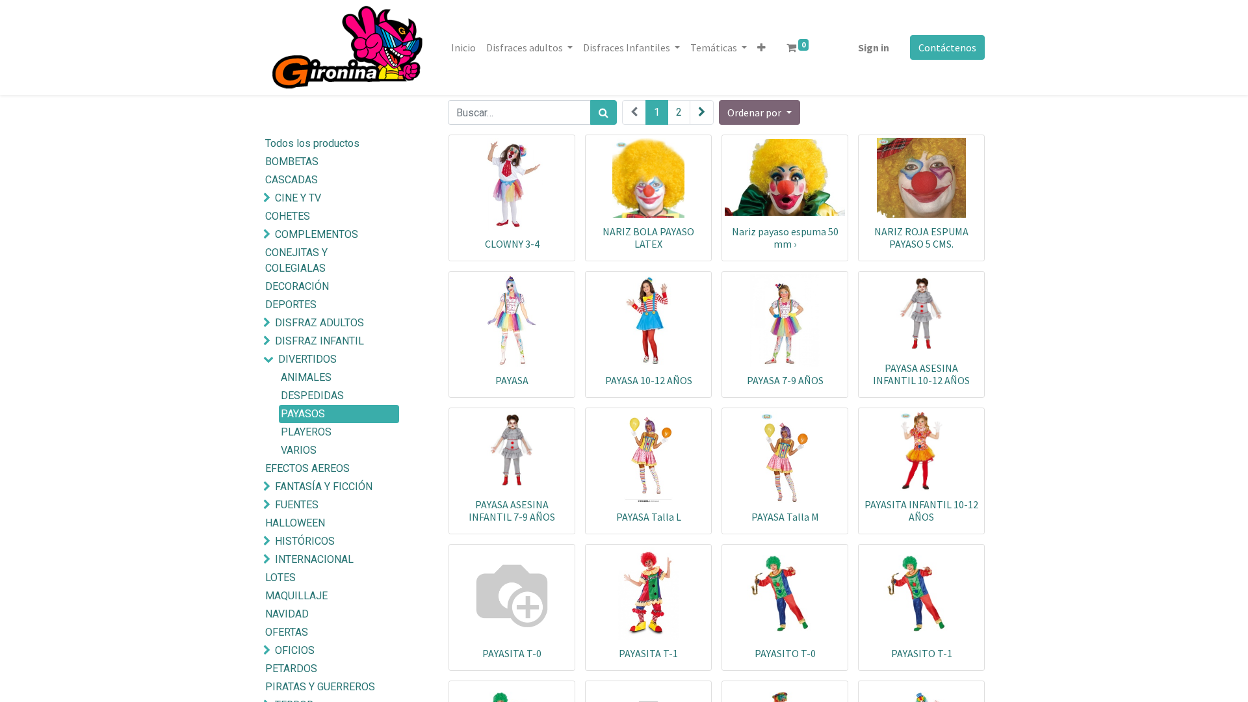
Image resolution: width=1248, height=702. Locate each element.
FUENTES (296, 505)
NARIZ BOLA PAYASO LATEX (648, 237)
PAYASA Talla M (785, 516)
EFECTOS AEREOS (307, 468)
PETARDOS (291, 668)
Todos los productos (312, 143)
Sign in (873, 47)
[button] (761, 47)
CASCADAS (291, 180)
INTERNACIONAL (314, 559)
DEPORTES (291, 304)
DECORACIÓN (297, 286)
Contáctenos (947, 47)
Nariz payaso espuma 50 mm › (785, 237)
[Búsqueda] (603, 112)
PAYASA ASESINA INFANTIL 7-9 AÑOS (512, 510)
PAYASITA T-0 (511, 653)
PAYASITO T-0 (785, 653)
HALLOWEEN (295, 523)
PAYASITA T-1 (648, 653)
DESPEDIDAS (312, 395)
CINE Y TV (298, 198)
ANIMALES (306, 377)
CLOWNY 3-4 (512, 243)
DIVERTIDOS (307, 359)
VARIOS (299, 450)
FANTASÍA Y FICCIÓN (323, 486)
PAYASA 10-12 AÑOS (648, 380)
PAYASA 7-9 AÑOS (785, 380)
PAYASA (511, 380)
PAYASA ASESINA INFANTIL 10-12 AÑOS (921, 374)
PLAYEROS (306, 432)
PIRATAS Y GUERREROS (320, 687)
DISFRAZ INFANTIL (319, 341)
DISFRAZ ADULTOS (319, 323)
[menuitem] (463, 47)
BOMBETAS (291, 161)
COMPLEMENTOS (316, 234)
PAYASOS (303, 414)
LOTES (280, 577)
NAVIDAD (287, 614)
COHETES (287, 216)
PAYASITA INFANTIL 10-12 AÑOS (921, 510)
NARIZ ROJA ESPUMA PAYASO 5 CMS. (921, 237)
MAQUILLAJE (296, 596)
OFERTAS (286, 632)
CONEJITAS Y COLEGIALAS (296, 260)
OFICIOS (295, 650)
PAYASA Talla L (648, 516)
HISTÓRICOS (305, 541)
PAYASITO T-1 (921, 653)
